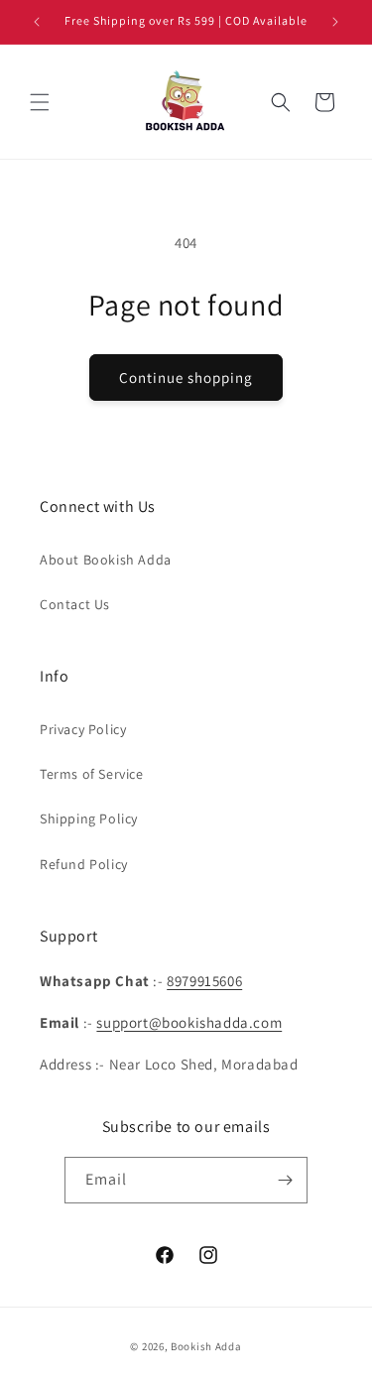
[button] (40, 102)
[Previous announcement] (37, 22)
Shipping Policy (89, 818)
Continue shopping (186, 377)
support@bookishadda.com (189, 1022)
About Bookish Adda (106, 559)
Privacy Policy (83, 729)
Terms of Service (92, 774)
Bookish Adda (206, 1346)
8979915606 (204, 980)
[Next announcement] (335, 22)
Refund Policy (84, 864)
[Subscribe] (285, 1180)
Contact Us (75, 604)
